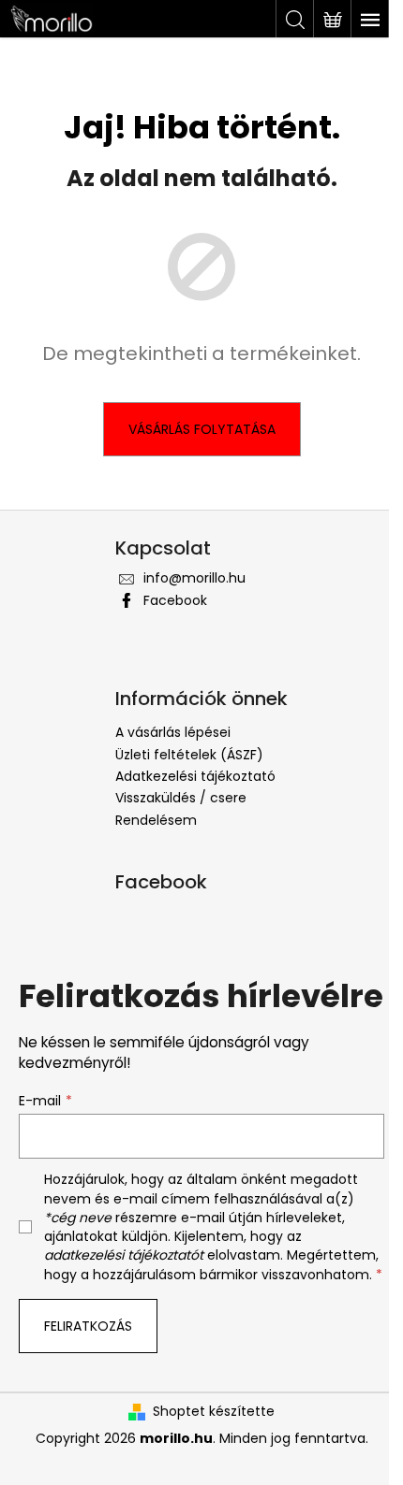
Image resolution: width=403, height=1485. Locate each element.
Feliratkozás (88, 1326)
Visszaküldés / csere (180, 797)
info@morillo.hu (194, 578)
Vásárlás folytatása (202, 429)
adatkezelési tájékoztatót (123, 1255)
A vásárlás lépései (173, 732)
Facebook (175, 600)
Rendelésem (156, 820)
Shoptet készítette (214, 1411)
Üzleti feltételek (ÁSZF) (189, 754)
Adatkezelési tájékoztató (195, 776)
